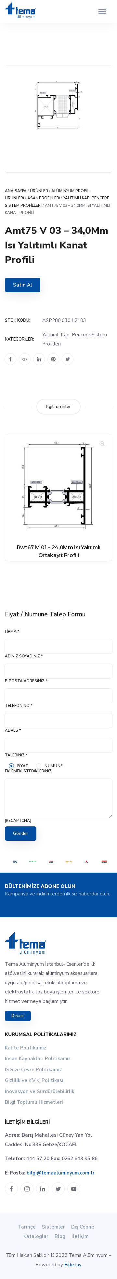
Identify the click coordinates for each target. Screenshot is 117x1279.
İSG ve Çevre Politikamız (33, 1069)
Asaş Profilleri (43, 198)
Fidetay (73, 1264)
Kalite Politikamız (25, 1048)
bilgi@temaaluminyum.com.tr (61, 1173)
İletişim (80, 1236)
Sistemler (53, 1227)
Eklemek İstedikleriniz (28, 771)
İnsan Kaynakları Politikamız (38, 1058)
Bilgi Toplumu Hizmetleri (34, 1102)
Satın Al (22, 285)
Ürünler (39, 190)
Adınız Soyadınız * (24, 656)
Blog (60, 1236)
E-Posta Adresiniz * (26, 680)
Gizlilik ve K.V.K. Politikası (34, 1080)
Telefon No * (18, 705)
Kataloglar (35, 1236)
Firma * (12, 631)
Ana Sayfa (16, 190)
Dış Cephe (82, 1227)
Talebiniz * (16, 755)
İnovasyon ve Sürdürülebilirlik (39, 1091)
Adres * (13, 730)
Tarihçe (27, 1227)
